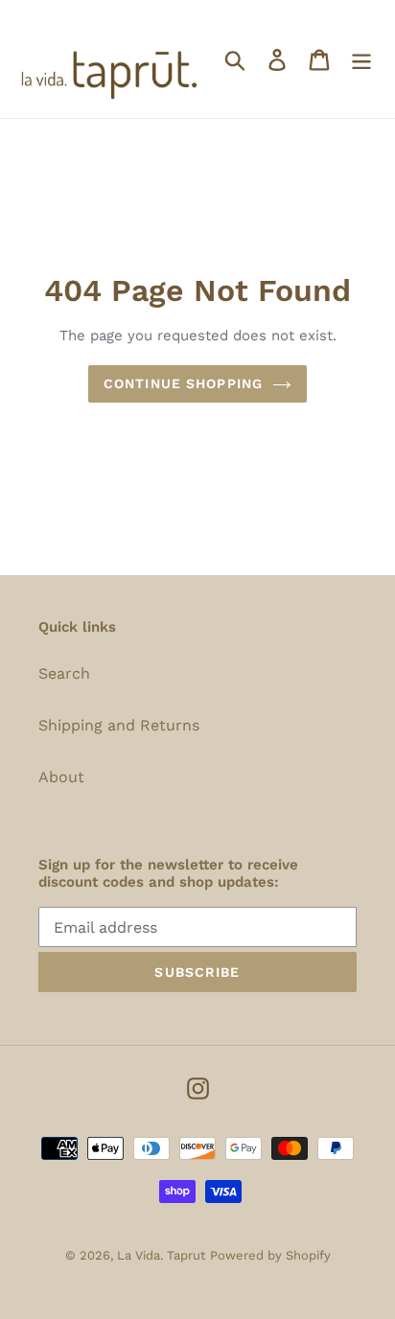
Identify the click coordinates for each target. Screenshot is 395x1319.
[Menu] (361, 59)
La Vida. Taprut (161, 1255)
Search (64, 673)
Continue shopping (183, 383)
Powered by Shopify (270, 1255)
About (61, 777)
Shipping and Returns (118, 725)
